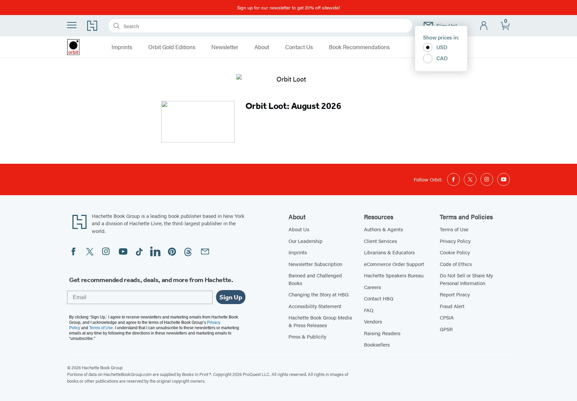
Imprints (122, 47)
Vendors (373, 321)
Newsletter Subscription (315, 263)
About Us (298, 229)
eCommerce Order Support (394, 263)
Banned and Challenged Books (315, 279)
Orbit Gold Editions (171, 47)
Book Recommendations (359, 47)
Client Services (380, 240)
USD (441, 47)
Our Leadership (305, 240)
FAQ (368, 309)
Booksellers (377, 344)
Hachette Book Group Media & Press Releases (320, 321)
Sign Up (230, 297)
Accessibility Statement (314, 305)
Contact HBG (378, 298)
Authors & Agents (383, 229)
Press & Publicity (307, 336)
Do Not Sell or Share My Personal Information (466, 279)
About (261, 47)
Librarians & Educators (389, 252)
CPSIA (447, 317)
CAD (442, 58)
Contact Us (299, 47)
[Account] (484, 26)
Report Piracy (455, 294)
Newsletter (224, 47)
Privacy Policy (455, 240)
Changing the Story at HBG (318, 294)
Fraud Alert (452, 305)
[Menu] (71, 25)
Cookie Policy (455, 252)
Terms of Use (454, 229)
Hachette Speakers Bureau (393, 275)
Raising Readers (382, 333)
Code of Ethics (456, 263)
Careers (372, 286)
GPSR (446, 328)
